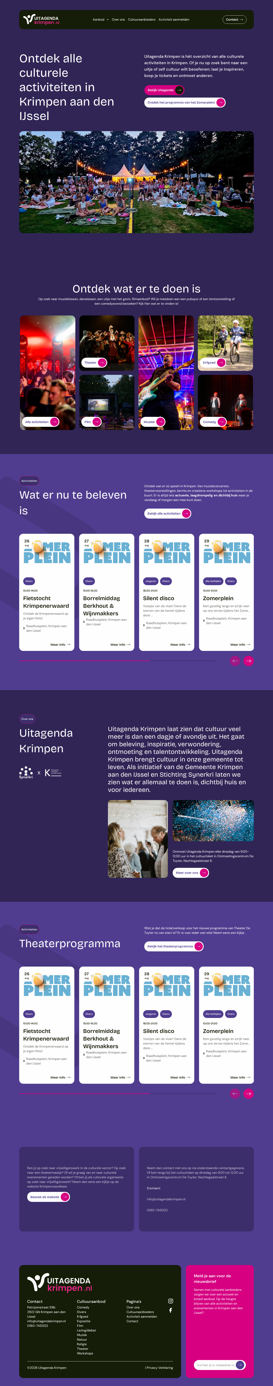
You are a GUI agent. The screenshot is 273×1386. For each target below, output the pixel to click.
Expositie (83, 1321)
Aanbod (98, 19)
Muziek (82, 1335)
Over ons (118, 19)
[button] (235, 661)
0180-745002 (37, 1326)
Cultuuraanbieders (141, 19)
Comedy (83, 1307)
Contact (232, 19)
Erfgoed (82, 1316)
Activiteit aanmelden (174, 19)
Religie (82, 1344)
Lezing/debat (86, 1330)
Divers (81, 1312)
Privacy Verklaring (160, 1368)
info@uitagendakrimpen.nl (46, 1321)
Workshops (85, 1353)
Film (80, 1326)
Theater (82, 1349)
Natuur (82, 1339)
